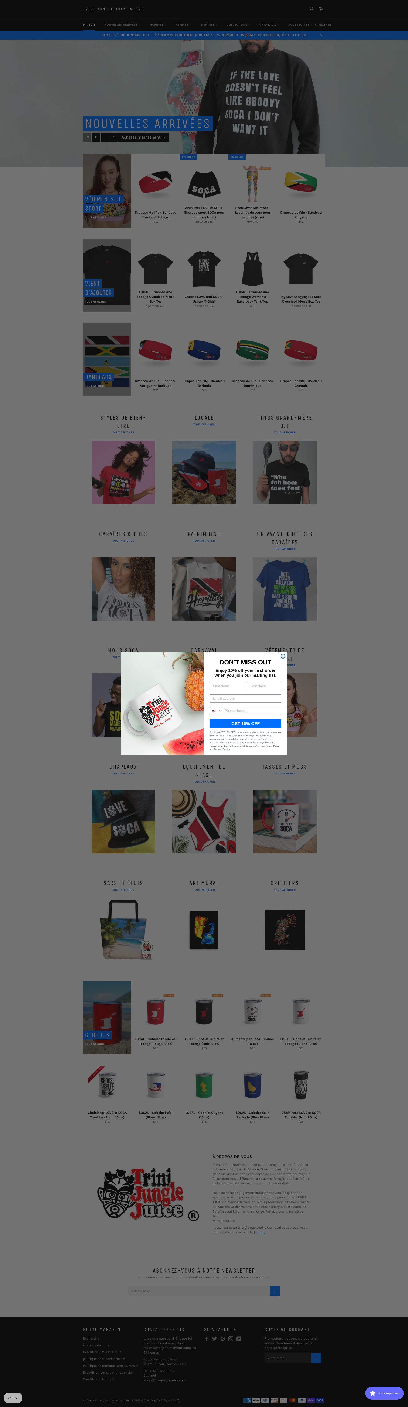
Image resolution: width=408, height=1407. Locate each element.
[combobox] (216, 711)
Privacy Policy (272, 746)
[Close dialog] (283, 656)
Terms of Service (222, 749)
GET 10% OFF (245, 723)
